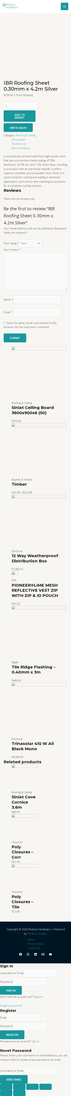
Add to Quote (18, 127)
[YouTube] (50, 954)
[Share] (19, 1087)
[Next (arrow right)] (19, 1093)
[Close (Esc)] (6, 1087)
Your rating (11, 243)
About (31, 939)
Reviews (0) (18, 143)
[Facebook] (20, 954)
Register (38, 996)
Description (19, 139)
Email (8, 312)
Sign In (35, 1041)
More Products (21, 148)
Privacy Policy (35, 943)
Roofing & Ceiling (26, 135)
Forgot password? (11, 1005)
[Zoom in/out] (45, 1087)
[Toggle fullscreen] (32, 1087)
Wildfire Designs (37, 933)
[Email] (43, 954)
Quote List (33, 948)
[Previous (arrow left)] (6, 1093)
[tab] (39, 140)
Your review (12, 249)
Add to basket (20, 116)
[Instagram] (28, 954)
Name (8, 299)
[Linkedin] (35, 954)
